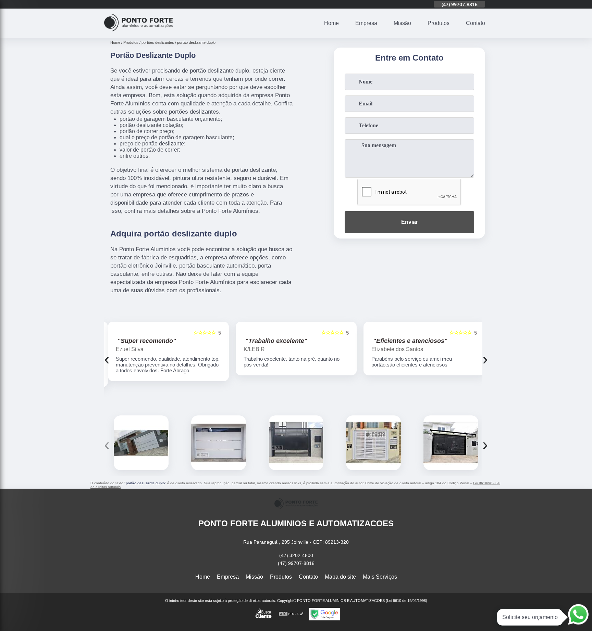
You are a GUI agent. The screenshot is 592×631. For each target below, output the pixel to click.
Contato (475, 23)
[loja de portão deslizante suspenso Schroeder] (296, 442)
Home (331, 23)
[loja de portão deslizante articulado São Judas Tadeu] (373, 442)
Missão (402, 23)
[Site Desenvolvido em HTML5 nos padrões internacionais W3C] (291, 614)
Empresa (366, 23)
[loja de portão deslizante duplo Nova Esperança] (450, 442)
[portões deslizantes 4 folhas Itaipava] (141, 442)
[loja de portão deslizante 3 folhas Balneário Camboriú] (218, 442)
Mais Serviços (380, 577)
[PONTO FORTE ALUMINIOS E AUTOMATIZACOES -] (138, 34)
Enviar (409, 222)
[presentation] (107, 358)
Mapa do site (340, 577)
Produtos (438, 23)
